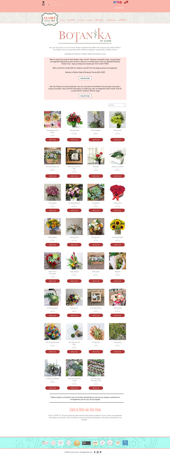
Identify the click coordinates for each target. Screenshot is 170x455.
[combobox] (117, 105)
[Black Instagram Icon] (97, 452)
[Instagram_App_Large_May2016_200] (117, 2)
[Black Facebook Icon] (94, 452)
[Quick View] (74, 119)
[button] (126, 2)
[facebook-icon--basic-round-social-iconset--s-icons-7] (115, 2)
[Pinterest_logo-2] (120, 2)
